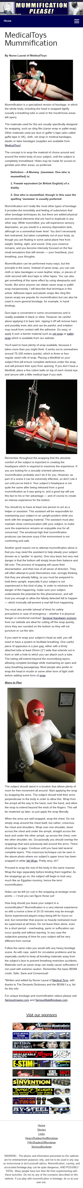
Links (41, 1134)
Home (7, 20)
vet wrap (58, 333)
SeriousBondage (41, 1146)
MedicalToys (12, 145)
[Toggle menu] (76, 21)
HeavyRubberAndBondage (41, 1138)
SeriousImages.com (17, 1000)
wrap (43, 675)
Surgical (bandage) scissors (59, 618)
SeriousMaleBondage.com (51, 1000)
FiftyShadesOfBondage (41, 1142)
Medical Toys (60, 980)
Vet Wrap (31, 860)
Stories (41, 1129)
